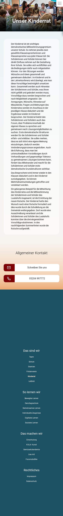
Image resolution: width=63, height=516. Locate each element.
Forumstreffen (31, 459)
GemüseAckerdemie (31, 449)
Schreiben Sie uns (37, 267)
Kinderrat (31, 376)
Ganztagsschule (31, 403)
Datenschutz (31, 481)
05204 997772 (37, 278)
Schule (31, 362)
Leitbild (32, 381)
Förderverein (31, 371)
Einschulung (31, 440)
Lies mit (31, 454)
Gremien (31, 367)
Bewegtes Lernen (31, 398)
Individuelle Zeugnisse (31, 413)
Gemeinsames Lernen (31, 408)
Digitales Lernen (31, 418)
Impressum (31, 476)
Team (31, 357)
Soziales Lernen (31, 423)
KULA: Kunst (31, 445)
